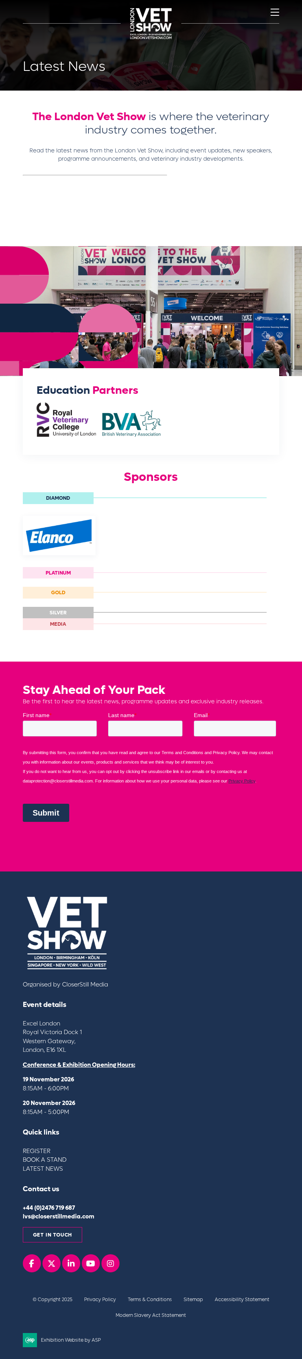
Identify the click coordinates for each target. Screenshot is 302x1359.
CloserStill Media (86, 984)
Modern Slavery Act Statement (151, 1315)
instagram (110, 1263)
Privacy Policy (100, 1299)
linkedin (71, 1263)
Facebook (32, 1263)
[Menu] (275, 12)
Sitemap (193, 1299)
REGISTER (36, 1151)
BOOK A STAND (44, 1160)
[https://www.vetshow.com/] (68, 969)
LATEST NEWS (43, 1169)
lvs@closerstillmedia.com (58, 1216)
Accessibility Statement (242, 1299)
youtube (91, 1263)
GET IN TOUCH (52, 1234)
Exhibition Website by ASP (71, 1340)
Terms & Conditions (150, 1299)
